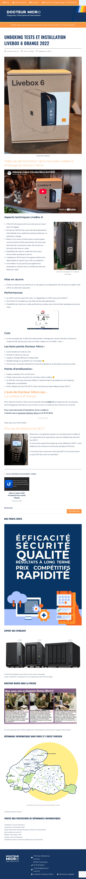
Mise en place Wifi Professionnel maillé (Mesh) (17, 495)
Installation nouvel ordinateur (14, 825)
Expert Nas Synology (15, 630)
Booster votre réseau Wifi (12, 834)
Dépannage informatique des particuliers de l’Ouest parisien (25, 829)
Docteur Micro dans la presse (20, 683)
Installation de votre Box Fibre (14, 827)
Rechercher (8, 508)
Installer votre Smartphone (13, 837)
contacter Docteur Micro (28, 413)
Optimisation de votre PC (13, 832)
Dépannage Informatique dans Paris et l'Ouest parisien (33, 736)
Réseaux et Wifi (45, 51)
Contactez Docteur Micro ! (13, 812)
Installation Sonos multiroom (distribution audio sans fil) (23, 839)
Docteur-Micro (13, 51)
